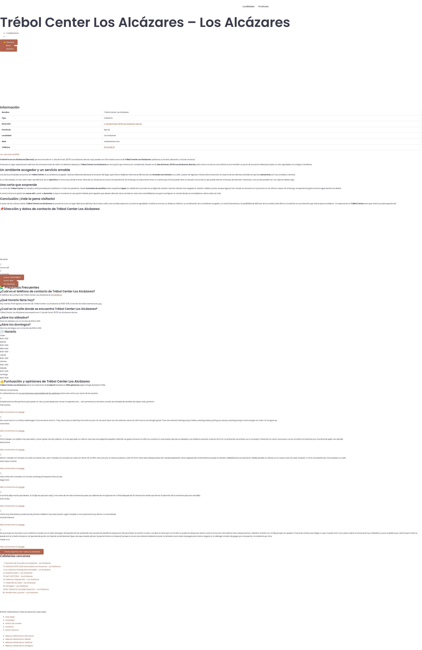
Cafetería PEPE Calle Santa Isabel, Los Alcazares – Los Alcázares (33, 566)
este (100, 303)
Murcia (10, 36)
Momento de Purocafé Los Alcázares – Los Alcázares (28, 563)
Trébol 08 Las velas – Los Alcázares (20, 583)
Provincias (263, 6)
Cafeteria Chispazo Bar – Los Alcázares (22, 579)
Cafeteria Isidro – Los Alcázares (18, 573)
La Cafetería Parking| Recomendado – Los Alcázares (27, 569)
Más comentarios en (12, 412)
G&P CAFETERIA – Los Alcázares (19, 576)
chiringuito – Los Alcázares (16, 586)
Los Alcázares (25, 33)
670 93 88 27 (56, 295)
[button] (274, 6)
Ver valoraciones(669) (9, 154)
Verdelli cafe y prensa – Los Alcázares (21, 592)
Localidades (248, 6)
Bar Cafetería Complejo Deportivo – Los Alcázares (27, 589)
